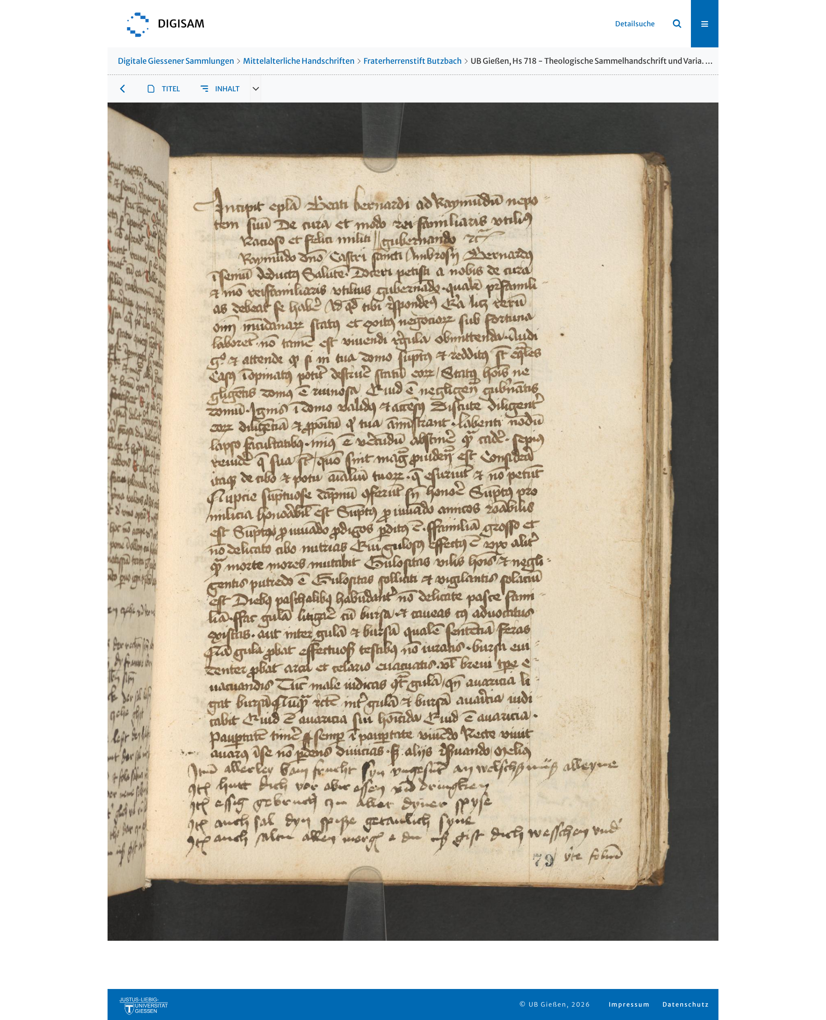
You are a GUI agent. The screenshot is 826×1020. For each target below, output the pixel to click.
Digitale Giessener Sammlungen (176, 61)
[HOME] (161, 23)
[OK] (677, 23)
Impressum (629, 1004)
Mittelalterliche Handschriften (298, 61)
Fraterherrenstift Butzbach (413, 61)
